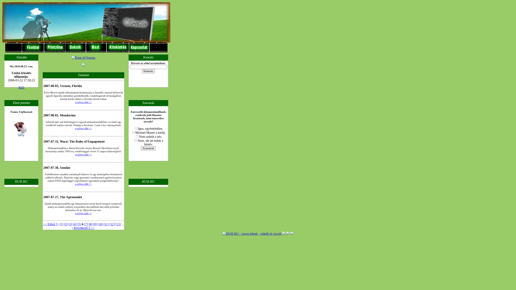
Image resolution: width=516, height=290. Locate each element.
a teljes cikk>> (83, 102)
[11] (106, 224)
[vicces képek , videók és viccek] (252, 233)
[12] (112, 224)
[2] (66, 224)
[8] (90, 224)
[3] (70, 224)
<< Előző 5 (50, 224)
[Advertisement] (183, 62)
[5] (79, 224)
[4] (75, 224)
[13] (118, 224)
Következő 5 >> (84, 228)
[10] (100, 224)
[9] (95, 224)
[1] (61, 224)
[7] (86, 224)
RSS (21, 87)
